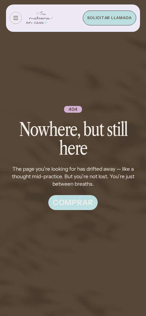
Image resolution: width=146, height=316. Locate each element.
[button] (16, 18)
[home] (39, 18)
